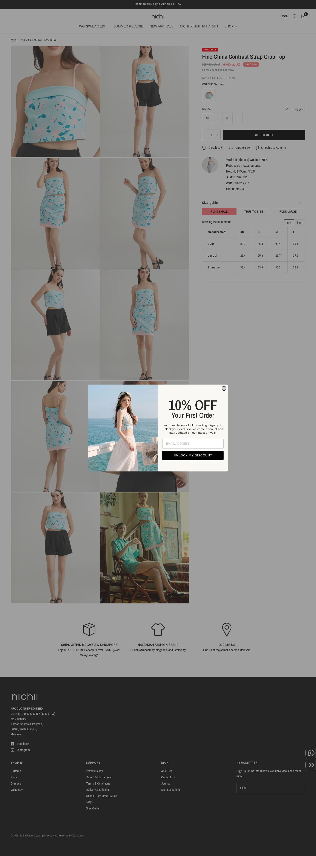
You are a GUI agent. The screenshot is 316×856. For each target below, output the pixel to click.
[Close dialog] (224, 388)
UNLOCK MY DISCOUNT (193, 455)
